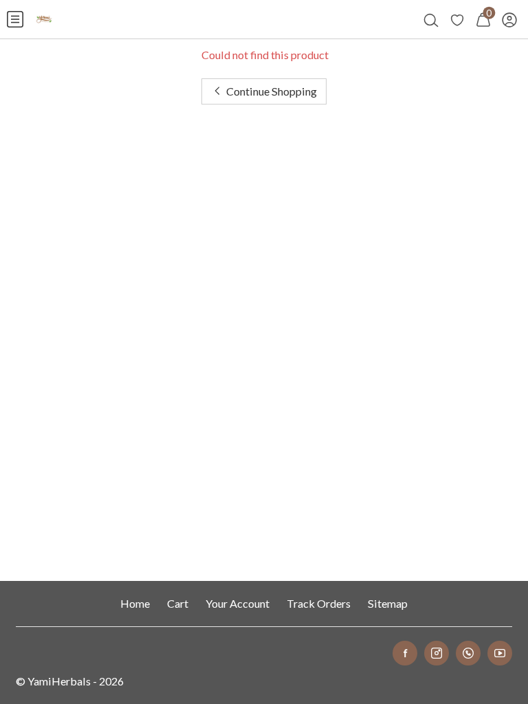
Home (135, 603)
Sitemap (388, 603)
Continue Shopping (270, 91)
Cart (177, 603)
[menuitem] (15, 19)
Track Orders (319, 603)
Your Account (238, 603)
